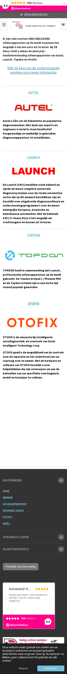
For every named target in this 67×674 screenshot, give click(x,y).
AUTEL (33, 92)
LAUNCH (33, 157)
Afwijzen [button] (23, 668)
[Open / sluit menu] (4, 24)
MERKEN (7, 497)
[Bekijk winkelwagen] (63, 24)
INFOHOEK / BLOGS (13, 510)
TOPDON (33, 235)
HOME (6, 491)
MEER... (7, 523)
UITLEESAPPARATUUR (14, 504)
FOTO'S (7, 517)
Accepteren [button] (51, 668)
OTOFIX (33, 303)
